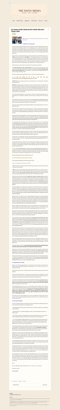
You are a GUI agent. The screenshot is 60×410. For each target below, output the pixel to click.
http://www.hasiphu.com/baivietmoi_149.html (21, 163)
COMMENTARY (27, 20)
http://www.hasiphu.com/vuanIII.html (34, 365)
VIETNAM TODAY (34, 20)
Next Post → (45, 384)
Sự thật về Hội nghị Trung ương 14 (40, 266)
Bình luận (15, 381)
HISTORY (45, 20)
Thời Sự (24, 381)
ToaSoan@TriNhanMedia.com (15, 394)
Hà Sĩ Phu (20, 381)
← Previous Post (15, 384)
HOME (14, 20)
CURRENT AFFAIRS (19, 20)
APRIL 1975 (41, 20)
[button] (48, 29)
